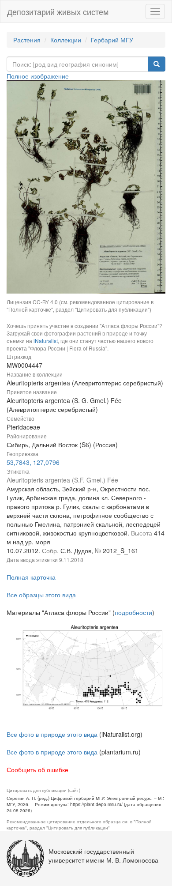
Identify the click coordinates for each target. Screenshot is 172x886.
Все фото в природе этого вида (52, 734)
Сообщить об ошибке (37, 769)
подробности (133, 612)
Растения (27, 39)
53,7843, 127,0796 (33, 462)
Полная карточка (31, 577)
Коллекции (65, 39)
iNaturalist (46, 340)
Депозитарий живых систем (57, 11)
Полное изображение (38, 76)
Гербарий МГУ (112, 39)
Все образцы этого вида (41, 594)
